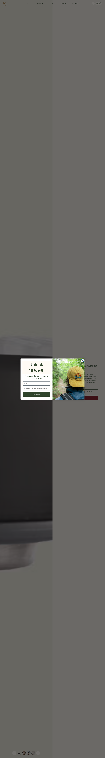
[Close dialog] (82, 360)
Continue (36, 394)
